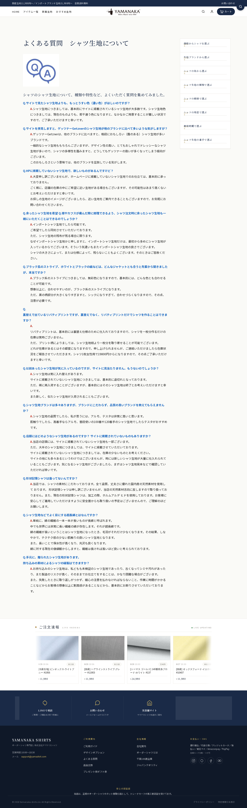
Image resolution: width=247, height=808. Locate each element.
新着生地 (47, 11)
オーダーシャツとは (147, 752)
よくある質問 (90, 759)
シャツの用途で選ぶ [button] (195, 112)
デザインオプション (94, 752)
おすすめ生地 (64, 11)
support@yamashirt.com (33, 756)
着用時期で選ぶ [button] (193, 126)
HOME (16, 11)
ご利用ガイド (90, 746)
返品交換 (88, 765)
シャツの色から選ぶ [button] (195, 71)
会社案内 (141, 746)
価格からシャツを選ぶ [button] (197, 43)
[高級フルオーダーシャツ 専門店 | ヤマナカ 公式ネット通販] (123, 11)
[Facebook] (211, 760)
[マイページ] (212, 11)
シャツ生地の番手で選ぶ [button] (198, 139)
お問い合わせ (228, 3)
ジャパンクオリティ (147, 765)
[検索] (203, 11)
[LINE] (202, 760)
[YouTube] (219, 760)
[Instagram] (193, 760)
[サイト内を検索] (240, 6)
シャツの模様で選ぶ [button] (195, 98)
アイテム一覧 (31, 11)
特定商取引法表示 (226, 801)
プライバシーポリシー (203, 801)
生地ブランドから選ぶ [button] (197, 57)
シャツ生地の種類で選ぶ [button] (198, 85)
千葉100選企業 (144, 759)
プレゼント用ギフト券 (95, 771)
